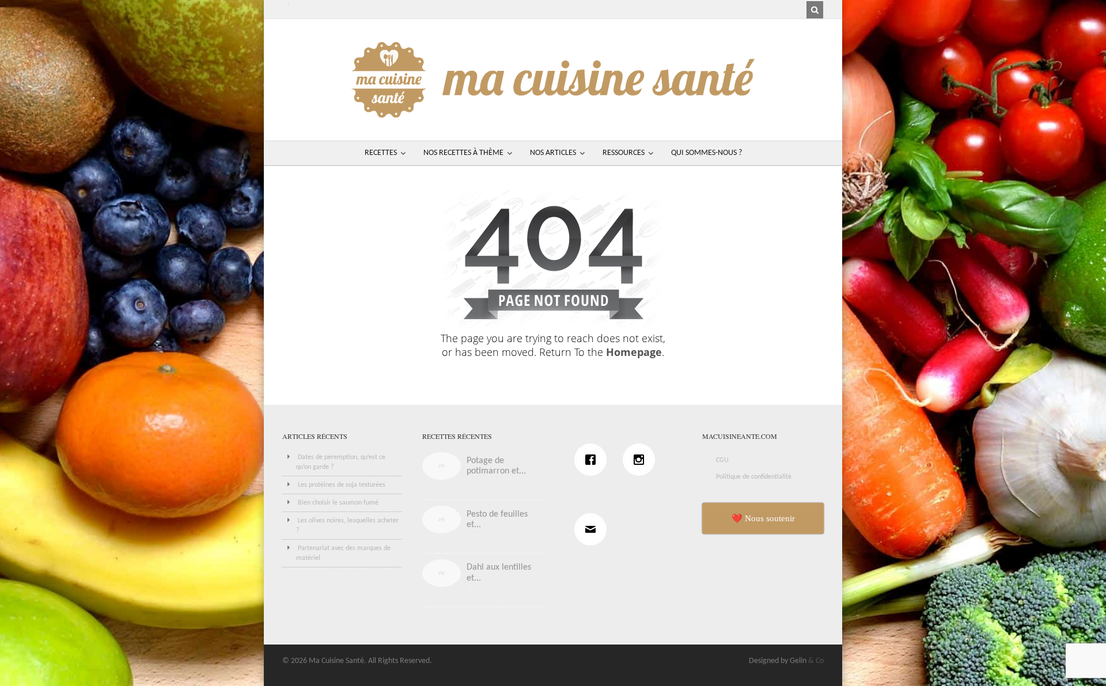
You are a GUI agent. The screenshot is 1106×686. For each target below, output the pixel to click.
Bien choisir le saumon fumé (338, 502)
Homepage (634, 352)
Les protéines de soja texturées (341, 485)
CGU (722, 460)
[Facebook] (593, 459)
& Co (816, 661)
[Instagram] (641, 459)
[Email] (593, 529)
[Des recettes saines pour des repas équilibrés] (553, 112)
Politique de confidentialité (753, 476)
